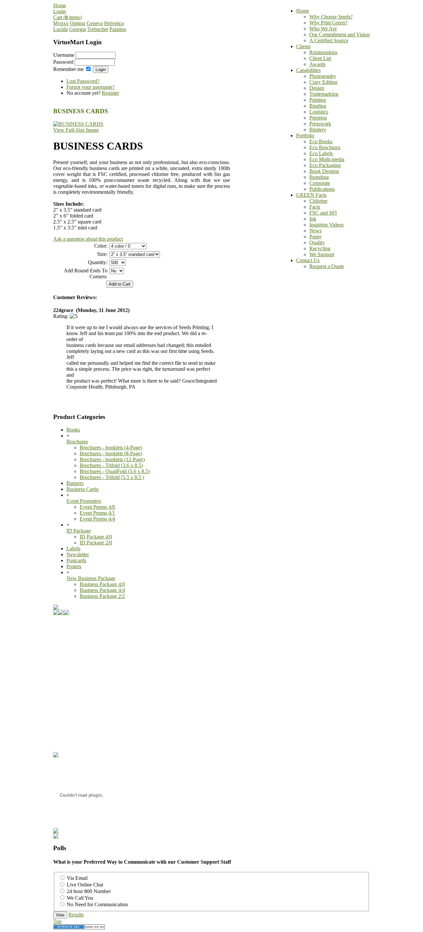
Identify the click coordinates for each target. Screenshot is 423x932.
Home (59, 5)
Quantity (97, 262)
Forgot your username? (90, 87)
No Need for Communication (97, 904)
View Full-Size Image (76, 130)
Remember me (68, 69)
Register (110, 93)
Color (100, 246)
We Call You (80, 898)
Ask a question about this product (88, 239)
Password (63, 62)
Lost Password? (82, 81)
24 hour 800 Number (89, 891)
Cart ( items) (67, 17)
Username (63, 55)
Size (101, 254)
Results (76, 914)
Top (57, 921)
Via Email (77, 878)
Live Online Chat (85, 884)
